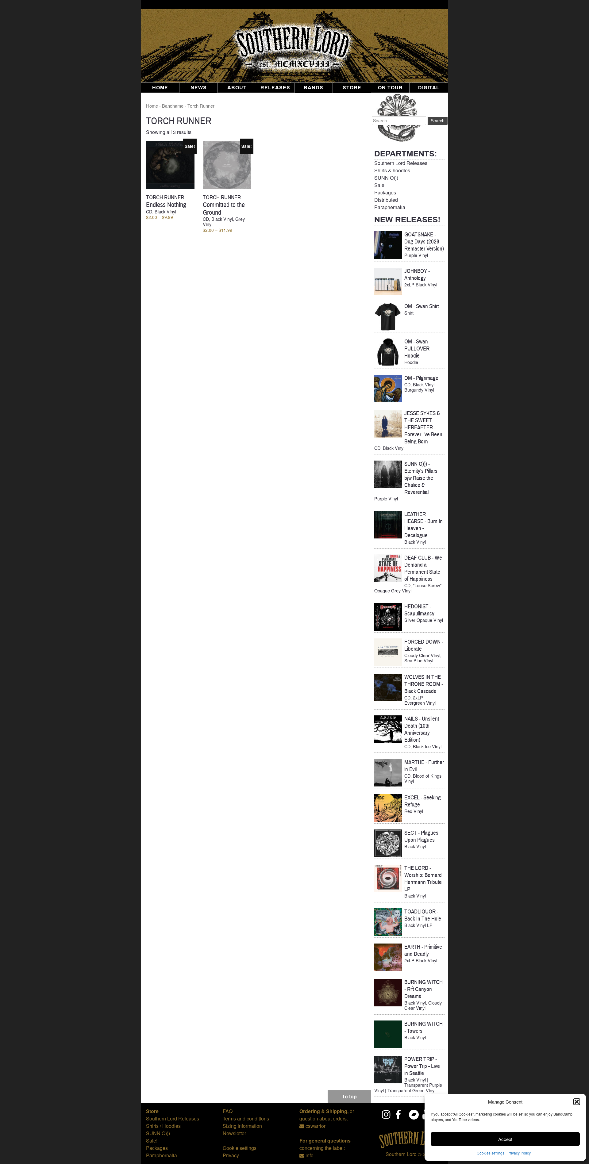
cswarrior (315, 1125)
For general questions (325, 1140)
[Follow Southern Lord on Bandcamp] (413, 1114)
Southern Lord (401, 1154)
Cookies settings (490, 1152)
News (199, 87)
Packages (385, 192)
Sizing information (242, 1125)
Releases (275, 87)
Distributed (386, 199)
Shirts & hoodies (392, 170)
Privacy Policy (519, 1152)
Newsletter (234, 1133)
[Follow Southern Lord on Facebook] (400, 1114)
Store (352, 87)
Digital (429, 87)
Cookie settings (239, 1147)
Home (160, 87)
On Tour (390, 87)
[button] (577, 1102)
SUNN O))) (386, 177)
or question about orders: (326, 1115)
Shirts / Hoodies (163, 1125)
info (310, 1155)
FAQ (228, 1111)
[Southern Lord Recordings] (409, 1146)
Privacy (231, 1155)
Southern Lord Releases (400, 163)
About (237, 87)
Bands (313, 87)
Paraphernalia (389, 207)
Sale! (380, 185)
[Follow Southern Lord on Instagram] (386, 1114)
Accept (505, 1139)
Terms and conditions (246, 1118)
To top (349, 1096)
